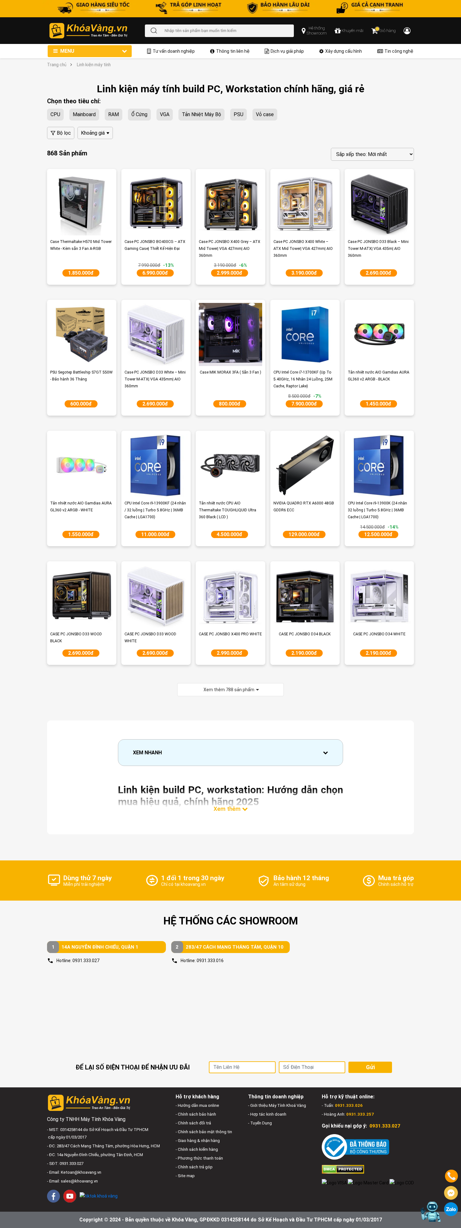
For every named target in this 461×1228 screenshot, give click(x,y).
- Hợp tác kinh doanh (267, 1114)
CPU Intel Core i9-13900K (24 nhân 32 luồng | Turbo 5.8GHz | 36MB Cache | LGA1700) (377, 510)
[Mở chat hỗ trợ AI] (431, 1212)
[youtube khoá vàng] (69, 1196)
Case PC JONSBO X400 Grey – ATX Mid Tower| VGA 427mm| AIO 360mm (229, 249)
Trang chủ (56, 64)
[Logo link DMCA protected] (343, 1168)
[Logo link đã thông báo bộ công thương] (355, 1147)
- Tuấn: (342, 1105)
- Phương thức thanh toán (199, 1158)
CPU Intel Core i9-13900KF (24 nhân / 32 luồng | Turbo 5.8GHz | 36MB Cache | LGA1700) (155, 510)
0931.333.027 (85, 960)
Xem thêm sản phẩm (229, 689)
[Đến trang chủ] (97, 30)
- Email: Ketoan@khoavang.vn (74, 1172)
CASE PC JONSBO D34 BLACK (305, 634)
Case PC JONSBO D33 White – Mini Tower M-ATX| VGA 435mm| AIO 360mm (155, 379)
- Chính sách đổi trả (193, 1123)
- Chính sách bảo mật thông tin (204, 1131)
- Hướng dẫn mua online (197, 1105)
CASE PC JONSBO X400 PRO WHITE (230, 634)
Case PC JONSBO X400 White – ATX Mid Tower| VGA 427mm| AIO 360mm (303, 249)
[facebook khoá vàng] (53, 1196)
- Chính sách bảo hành (196, 1114)
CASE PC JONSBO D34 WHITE (379, 634)
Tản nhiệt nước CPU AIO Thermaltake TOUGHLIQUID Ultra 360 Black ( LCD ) (227, 510)
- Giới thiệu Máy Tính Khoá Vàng (277, 1105)
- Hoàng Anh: (348, 1114)
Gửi (370, 1067)
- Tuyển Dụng (260, 1123)
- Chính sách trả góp (194, 1167)
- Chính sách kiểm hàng (197, 1149)
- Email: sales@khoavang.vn (72, 1181)
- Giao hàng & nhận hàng (198, 1140)
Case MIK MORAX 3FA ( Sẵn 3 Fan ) (230, 372)
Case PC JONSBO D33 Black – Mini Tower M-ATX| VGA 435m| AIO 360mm (378, 249)
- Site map (185, 1175)
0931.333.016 (210, 960)
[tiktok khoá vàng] (99, 1196)
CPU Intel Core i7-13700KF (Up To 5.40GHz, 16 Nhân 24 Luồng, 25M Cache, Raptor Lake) (302, 379)
